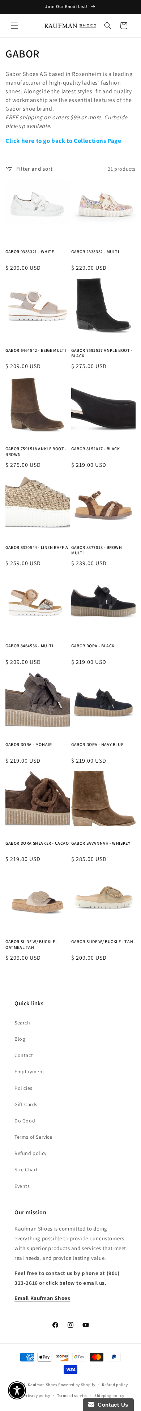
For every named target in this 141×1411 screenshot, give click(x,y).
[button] (14, 26)
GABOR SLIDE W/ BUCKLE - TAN (102, 941)
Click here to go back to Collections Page (63, 141)
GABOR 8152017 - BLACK (95, 448)
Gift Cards (26, 1104)
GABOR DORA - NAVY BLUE (97, 744)
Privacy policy (37, 1395)
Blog (19, 1039)
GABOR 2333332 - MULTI (95, 251)
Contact (23, 1055)
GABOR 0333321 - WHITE (29, 251)
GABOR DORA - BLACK (93, 645)
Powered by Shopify (76, 1384)
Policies (23, 1088)
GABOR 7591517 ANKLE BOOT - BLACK (102, 353)
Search (22, 1022)
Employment (29, 1071)
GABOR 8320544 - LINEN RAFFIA (36, 547)
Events (22, 1186)
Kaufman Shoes (42, 1384)
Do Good (24, 1120)
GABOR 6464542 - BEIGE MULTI (35, 350)
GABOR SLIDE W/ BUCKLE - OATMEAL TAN (31, 944)
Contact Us (111, 1405)
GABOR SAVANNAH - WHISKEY (100, 843)
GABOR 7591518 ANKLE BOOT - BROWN (36, 451)
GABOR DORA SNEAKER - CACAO (37, 843)
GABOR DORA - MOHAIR (28, 744)
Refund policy (30, 1153)
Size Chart (26, 1169)
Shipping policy (109, 1395)
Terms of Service (33, 1137)
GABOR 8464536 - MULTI (29, 645)
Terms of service (72, 1395)
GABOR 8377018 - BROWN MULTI (96, 550)
